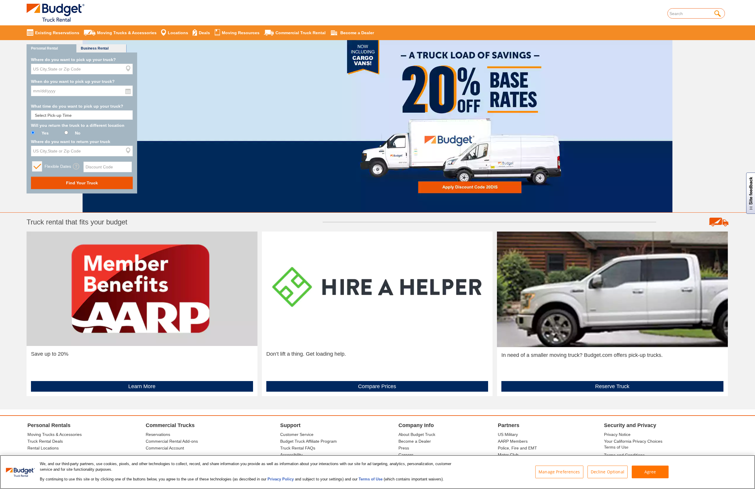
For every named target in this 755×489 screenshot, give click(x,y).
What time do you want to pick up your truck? (77, 106)
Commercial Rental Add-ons (172, 441)
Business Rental (95, 48)
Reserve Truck (612, 386)
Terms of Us (615, 447)
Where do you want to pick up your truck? (73, 59)
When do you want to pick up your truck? (73, 81)
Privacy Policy (280, 479)
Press (403, 448)
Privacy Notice (617, 434)
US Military (508, 434)
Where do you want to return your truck (70, 141)
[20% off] (377, 113)
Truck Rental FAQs (297, 448)
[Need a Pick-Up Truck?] (612, 289)
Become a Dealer (414, 441)
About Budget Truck (416, 434)
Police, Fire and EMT (517, 448)
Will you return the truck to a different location (77, 125)
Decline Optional (607, 471)
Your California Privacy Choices (633, 441)
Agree (650, 471)
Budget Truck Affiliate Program (308, 441)
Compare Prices (377, 386)
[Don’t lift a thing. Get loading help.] (377, 288)
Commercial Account (165, 448)
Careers (405, 454)
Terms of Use (371, 479)
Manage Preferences (559, 471)
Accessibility (291, 454)
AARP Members (513, 441)
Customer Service (297, 434)
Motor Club (508, 454)
